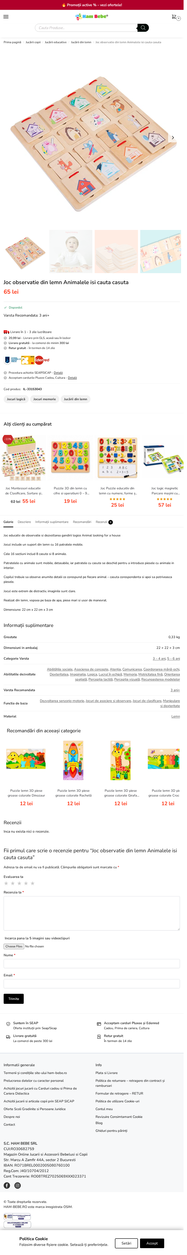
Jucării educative (56, 42)
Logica (92, 674)
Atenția (115, 669)
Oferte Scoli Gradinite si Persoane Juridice (35, 1109)
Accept (152, 1243)
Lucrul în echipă (110, 674)
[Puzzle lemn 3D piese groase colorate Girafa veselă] (120, 760)
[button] (175, 17)
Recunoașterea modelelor (160, 679)
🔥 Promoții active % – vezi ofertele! (92, 5)
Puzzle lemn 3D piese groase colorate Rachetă (73, 793)
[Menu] (10, 16)
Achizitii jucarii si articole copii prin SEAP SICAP (39, 1101)
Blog (99, 1123)
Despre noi (12, 1116)
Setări (126, 1243)
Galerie (8, 522)
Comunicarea (132, 669)
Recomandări (82, 522)
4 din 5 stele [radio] (26, 883)
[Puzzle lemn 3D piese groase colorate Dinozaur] (26, 760)
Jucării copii (33, 42)
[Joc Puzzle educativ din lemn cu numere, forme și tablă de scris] (117, 458)
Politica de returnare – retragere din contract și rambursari (130, 1083)
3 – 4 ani (159, 658)
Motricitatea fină (150, 674)
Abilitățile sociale (60, 669)
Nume (10, 955)
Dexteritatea (59, 674)
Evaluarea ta (13, 876)
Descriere (24, 522)
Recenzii (103, 522)
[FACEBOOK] (7, 1187)
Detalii (58, 373)
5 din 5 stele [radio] (33, 883)
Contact (9, 1124)
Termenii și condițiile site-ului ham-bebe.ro (35, 1073)
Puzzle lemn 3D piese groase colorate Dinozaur (26, 793)
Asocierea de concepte (91, 669)
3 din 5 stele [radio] (19, 883)
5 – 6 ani (173, 658)
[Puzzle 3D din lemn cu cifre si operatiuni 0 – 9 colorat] (70, 458)
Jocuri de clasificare (147, 700)
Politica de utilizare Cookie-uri (117, 1101)
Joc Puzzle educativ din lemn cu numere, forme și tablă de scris (117, 491)
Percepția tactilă (100, 679)
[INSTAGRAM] (17, 1187)
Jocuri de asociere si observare (108, 700)
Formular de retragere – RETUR (119, 1093)
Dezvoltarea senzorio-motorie (62, 700)
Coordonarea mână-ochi (161, 669)
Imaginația (78, 674)
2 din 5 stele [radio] (13, 883)
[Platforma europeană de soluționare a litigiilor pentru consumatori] (92, 1224)
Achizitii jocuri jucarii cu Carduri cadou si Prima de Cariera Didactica (40, 1091)
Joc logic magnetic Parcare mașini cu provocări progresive (164, 491)
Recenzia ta (14, 892)
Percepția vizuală (127, 679)
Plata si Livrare (107, 1073)
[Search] (143, 28)
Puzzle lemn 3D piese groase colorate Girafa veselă (120, 793)
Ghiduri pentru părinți (111, 1130)
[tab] (8, 521)
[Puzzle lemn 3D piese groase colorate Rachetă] (73, 760)
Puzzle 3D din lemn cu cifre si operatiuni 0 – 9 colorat (70, 491)
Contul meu (104, 1109)
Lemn (175, 716)
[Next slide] (173, 137)
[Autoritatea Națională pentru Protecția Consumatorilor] (92, 1216)
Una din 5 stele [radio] (6, 883)
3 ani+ (175, 690)
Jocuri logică (16, 399)
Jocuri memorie (45, 399)
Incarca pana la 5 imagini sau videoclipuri (37, 938)
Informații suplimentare (51, 522)
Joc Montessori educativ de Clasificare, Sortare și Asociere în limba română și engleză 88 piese (23, 491)
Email (9, 975)
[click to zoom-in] (93, 138)
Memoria (130, 674)
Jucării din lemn (81, 42)
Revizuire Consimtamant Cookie (119, 1116)
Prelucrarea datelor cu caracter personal (34, 1080)
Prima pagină (12, 42)
